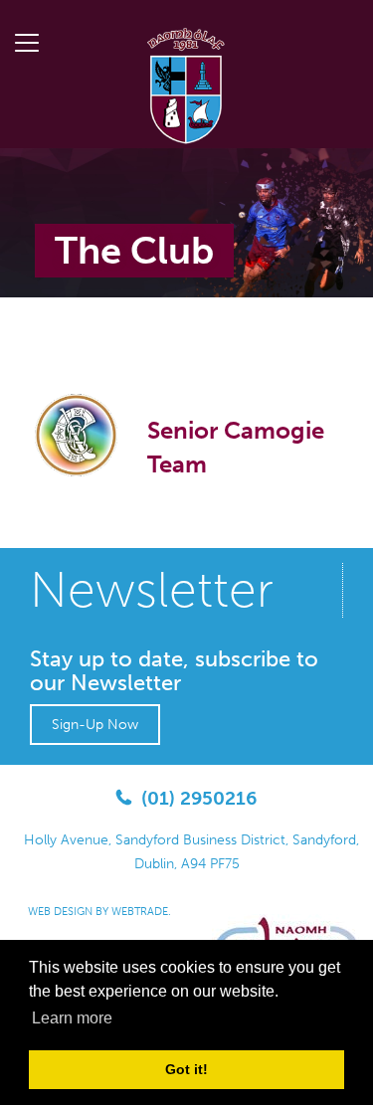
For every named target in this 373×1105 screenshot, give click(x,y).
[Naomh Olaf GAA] (187, 83)
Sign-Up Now (95, 724)
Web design (60, 911)
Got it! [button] (186, 1069)
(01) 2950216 (199, 798)
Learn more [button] (72, 1018)
